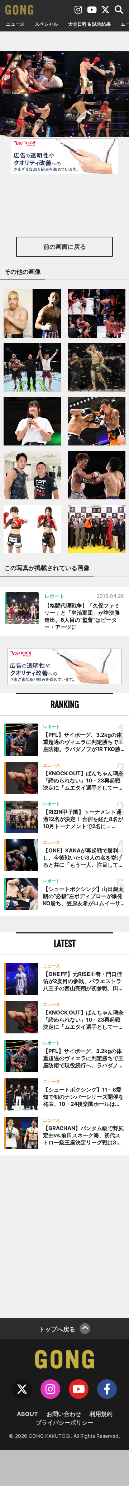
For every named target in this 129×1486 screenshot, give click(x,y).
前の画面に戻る (64, 246)
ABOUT (27, 1413)
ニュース (15, 24)
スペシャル (46, 24)
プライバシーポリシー (64, 1422)
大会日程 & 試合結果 (89, 24)
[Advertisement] (64, 1236)
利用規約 (101, 1413)
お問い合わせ (64, 1413)
